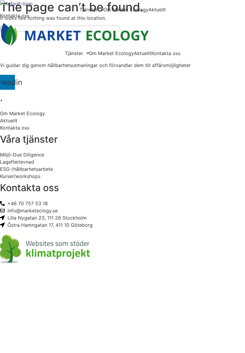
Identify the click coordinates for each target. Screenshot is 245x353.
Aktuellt (157, 9)
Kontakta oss (165, 53)
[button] (91, 9)
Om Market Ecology (125, 9)
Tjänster (88, 9)
